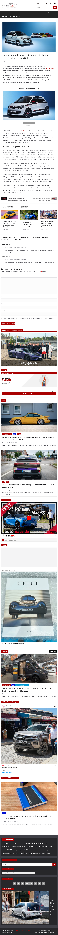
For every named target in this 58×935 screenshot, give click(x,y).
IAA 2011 (24, 846)
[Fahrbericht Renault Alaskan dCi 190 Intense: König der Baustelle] (48, 211)
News (14, 13)
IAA (21, 846)
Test (7, 481)
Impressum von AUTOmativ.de (45, 930)
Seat (55, 850)
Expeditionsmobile (6, 685)
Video (24, 853)
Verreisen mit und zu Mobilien (22, 685)
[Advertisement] (29, 557)
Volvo (37, 853)
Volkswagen (32, 853)
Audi (4, 481)
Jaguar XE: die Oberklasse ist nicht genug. (41, 199)
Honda (52, 843)
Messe (50, 846)
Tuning (20, 853)
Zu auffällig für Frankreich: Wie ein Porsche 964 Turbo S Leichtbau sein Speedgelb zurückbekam (28, 438)
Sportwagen (8, 853)
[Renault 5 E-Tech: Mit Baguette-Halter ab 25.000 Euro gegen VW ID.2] (9, 211)
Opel (17, 850)
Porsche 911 (32, 850)
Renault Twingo (50, 68)
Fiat (45, 844)
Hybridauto (12, 846)
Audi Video (10, 844)
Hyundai (18, 846)
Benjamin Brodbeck (14, 442)
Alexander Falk (15, 61)
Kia (26, 846)
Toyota (16, 853)
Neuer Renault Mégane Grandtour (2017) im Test (28, 224)
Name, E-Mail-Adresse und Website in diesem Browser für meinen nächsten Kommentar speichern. (29, 318)
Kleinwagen (30, 846)
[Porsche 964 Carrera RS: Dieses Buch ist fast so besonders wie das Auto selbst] (29, 796)
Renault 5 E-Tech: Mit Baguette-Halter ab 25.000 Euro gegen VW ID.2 (9, 224)
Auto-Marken (5, 16)
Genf (50, 844)
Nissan (14, 850)
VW (40, 853)
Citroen (22, 843)
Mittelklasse (4, 850)
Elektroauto (29, 844)
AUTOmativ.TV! (17, 16)
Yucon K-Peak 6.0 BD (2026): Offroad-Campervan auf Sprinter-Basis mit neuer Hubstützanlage (27, 689)
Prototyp (43, 850)
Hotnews (5, 846)
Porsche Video (37, 850)
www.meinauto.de (18, 131)
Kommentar (4, 276)
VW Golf (43, 853)
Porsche (19, 434)
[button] (10, 13)
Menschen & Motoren (7, 434)
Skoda (3, 853)
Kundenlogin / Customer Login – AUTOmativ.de (44, 932)
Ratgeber (48, 850)
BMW (15, 844)
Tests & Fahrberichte (23, 13)
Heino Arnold (5, 245)
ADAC (3, 844)
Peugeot (20, 850)
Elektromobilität (39, 844)
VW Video (48, 853)
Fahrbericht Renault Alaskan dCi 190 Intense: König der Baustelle (47, 224)
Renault (52, 850)
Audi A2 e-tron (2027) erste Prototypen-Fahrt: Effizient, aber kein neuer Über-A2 (28, 486)
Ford (47, 844)
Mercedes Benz (43, 846)
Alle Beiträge (53, 651)
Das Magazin (5, 13)
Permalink (24, 247)
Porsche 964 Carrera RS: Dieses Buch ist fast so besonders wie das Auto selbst (27, 817)
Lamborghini (35, 846)
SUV (13, 853)
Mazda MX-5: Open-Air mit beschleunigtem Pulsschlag (17, 199)
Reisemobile (34, 13)
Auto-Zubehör (45, 13)
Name (2, 297)
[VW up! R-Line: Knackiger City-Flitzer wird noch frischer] (25, 907)
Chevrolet (19, 843)
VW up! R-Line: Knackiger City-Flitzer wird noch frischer (52, 905)
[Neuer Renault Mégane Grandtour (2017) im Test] (29, 211)
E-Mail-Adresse (5, 304)
